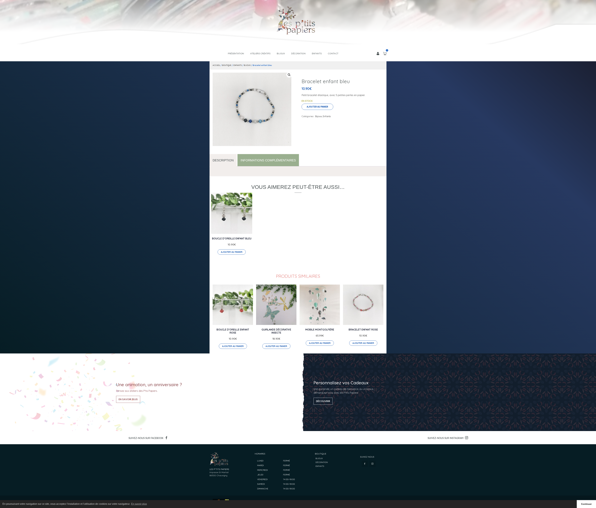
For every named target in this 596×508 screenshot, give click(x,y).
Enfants (317, 53)
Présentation (236, 53)
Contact (333, 53)
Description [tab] (223, 160)
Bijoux (281, 53)
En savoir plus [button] (139, 504)
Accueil (216, 65)
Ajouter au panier (317, 107)
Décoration (298, 53)
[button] (289, 75)
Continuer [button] (586, 504)
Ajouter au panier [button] (231, 252)
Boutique (226, 65)
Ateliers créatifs (260, 53)
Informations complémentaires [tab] (268, 160)
